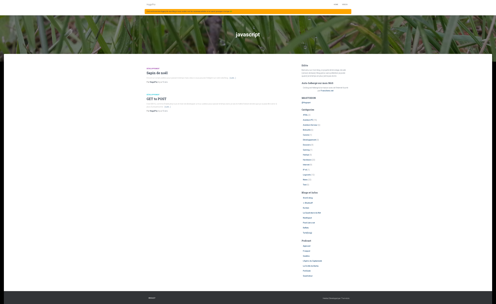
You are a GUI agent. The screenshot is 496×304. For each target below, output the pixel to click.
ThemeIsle (345, 298)
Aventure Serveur (310, 125)
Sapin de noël (157, 73)
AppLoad (306, 246)
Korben (306, 208)
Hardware (307, 160)
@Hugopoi (306, 103)
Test (304, 185)
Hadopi (306, 155)
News (305, 180)
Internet (306, 165)
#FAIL (305, 115)
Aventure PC (308, 120)
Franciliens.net (327, 91)
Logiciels (307, 175)
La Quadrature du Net (312, 213)
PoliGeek (307, 271)
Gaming (306, 150)
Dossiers (307, 145)
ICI (231, 11)
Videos (344, 4)
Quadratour (308, 276)
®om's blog (308, 198)
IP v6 (305, 170)
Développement (153, 69)
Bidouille (307, 130)
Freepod (306, 251)
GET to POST (156, 99)
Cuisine (306, 135)
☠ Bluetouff (308, 203)
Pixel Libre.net (309, 223)
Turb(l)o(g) (307, 233)
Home (336, 4)
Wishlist (152, 298)
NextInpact (307, 218)
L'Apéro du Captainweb (312, 261)
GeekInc (306, 256)
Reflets (306, 228)
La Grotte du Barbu (311, 266)
